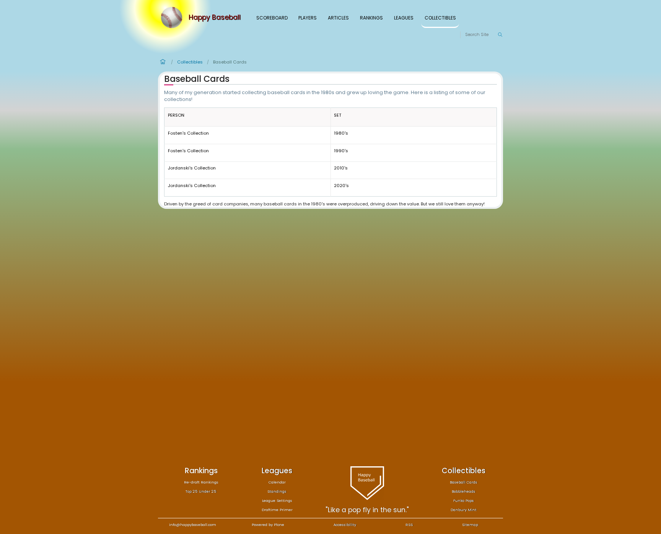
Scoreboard (272, 18)
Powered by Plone (268, 524)
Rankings (371, 18)
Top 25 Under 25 (201, 491)
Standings (277, 491)
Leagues (404, 18)
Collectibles (440, 18)
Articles (338, 18)
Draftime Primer (277, 509)
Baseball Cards (463, 482)
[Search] (500, 34)
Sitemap (470, 524)
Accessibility (345, 524)
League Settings (277, 500)
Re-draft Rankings (201, 482)
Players (307, 18)
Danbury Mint (464, 509)
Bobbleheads (463, 491)
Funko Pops (463, 500)
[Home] (173, 17)
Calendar (277, 482)
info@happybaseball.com (192, 524)
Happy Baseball (215, 17)
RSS (409, 524)
